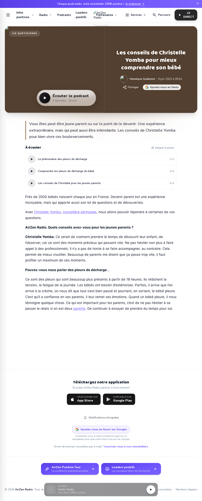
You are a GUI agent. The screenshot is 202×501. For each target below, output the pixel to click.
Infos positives (22, 15)
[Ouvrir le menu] (8, 15)
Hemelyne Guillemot (142, 79)
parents (79, 308)
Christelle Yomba (47, 212)
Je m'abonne (135, 4)
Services (135, 15)
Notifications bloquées (101, 417)
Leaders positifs (81, 15)
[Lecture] (151, 489)
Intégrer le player (164, 147)
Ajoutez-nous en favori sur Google (103, 429)
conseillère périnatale (79, 212)
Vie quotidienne (24, 33)
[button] (101, 489)
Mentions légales (186, 489)
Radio (43, 15)
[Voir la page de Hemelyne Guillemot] (123, 79)
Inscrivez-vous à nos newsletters (126, 446)
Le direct (186, 15)
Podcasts (64, 15)
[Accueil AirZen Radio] (101, 14)
